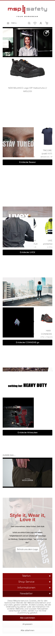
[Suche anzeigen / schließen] (29, 23)
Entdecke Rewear (27, 162)
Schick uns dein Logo (27, 549)
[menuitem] (11, 23)
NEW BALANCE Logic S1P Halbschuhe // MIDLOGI (27, 89)
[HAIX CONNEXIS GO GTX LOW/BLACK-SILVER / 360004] (44, 316)
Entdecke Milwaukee (28, 433)
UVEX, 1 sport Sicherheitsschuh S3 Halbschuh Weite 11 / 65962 (44, 244)
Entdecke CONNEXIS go (27, 342)
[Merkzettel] (35, 23)
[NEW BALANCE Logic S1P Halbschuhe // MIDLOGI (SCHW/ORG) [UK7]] (27, 69)
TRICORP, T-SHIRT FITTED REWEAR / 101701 (43, 154)
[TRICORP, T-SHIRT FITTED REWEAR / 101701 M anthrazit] (43, 136)
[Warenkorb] (46, 23)
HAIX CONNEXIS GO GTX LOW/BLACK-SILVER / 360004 (44, 334)
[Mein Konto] (41, 23)
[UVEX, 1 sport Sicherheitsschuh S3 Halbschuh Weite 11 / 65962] (43, 226)
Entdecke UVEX (27, 252)
